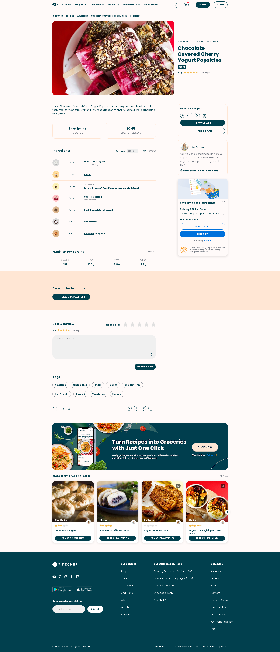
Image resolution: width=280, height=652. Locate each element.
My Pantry (113, 4)
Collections (127, 585)
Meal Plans (127, 593)
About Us (216, 571)
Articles (125, 578)
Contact (215, 593)
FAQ (213, 629)
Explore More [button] (130, 4)
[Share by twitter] (198, 115)
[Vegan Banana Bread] (162, 512)
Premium (126, 614)
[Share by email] (205, 115)
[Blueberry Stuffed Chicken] (117, 512)
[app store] (84, 589)
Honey (87, 174)
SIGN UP (203, 4)
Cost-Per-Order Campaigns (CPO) (173, 578)
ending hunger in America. (204, 251)
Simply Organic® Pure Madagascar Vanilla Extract (111, 187)
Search (125, 607)
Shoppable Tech (163, 593)
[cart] (186, 5)
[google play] (62, 589)
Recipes (125, 571)
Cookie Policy (218, 614)
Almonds (89, 233)
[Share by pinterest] (183, 115)
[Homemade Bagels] (73, 512)
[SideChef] (64, 566)
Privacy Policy (218, 607)
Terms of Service (220, 600)
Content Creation (164, 585)
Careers (215, 578)
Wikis (123, 600)
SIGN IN (220, 4)
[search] (176, 5)
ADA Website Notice (222, 621)
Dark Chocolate (93, 209)
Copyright (222, 646)
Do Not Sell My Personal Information (194, 646)
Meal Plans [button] (95, 4)
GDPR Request (163, 646)
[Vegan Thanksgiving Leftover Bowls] (207, 512)
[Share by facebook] (191, 115)
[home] (61, 4)
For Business (151, 4)
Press (213, 585)
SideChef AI (160, 600)
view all (223, 476)
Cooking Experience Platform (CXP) (173, 571)
